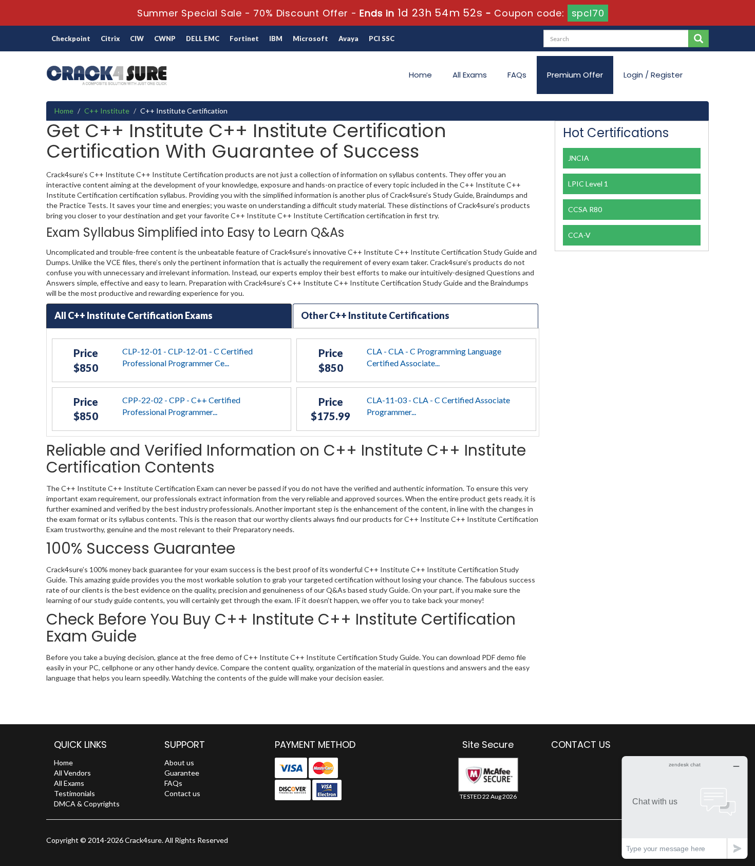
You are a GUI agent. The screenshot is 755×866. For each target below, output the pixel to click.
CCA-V (579, 235)
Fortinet (244, 38)
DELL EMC (202, 38)
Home (420, 74)
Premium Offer (575, 74)
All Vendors (72, 772)
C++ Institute (106, 110)
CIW (137, 38)
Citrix (110, 38)
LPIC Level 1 (588, 183)
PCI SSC (381, 38)
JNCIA (578, 158)
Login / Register (653, 74)
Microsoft (310, 38)
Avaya (348, 38)
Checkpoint (70, 38)
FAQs (516, 74)
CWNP (165, 38)
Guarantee (181, 772)
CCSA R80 (585, 209)
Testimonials (74, 793)
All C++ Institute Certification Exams (133, 315)
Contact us (182, 793)
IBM (275, 38)
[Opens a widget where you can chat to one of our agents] (684, 807)
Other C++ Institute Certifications (375, 315)
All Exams (469, 74)
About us (179, 762)
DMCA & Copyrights (87, 803)
